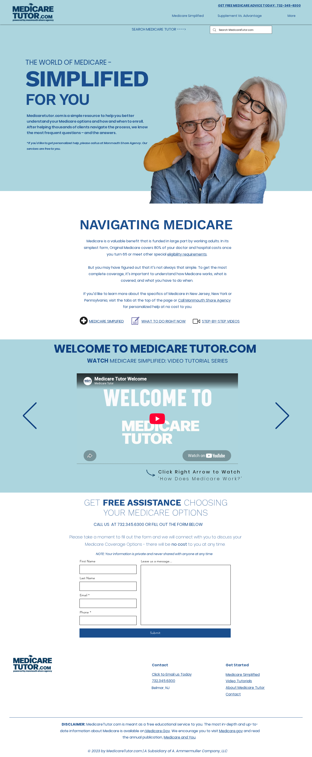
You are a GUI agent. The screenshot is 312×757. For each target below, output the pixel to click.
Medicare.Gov (157, 731)
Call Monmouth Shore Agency (204, 300)
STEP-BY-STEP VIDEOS (221, 321)
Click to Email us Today (172, 674)
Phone (84, 612)
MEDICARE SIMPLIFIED (106, 321)
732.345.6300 (163, 680)
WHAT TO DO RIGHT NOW (163, 321)
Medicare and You (180, 737)
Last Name (87, 578)
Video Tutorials (239, 681)
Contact (233, 694)
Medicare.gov (231, 731)
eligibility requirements (187, 254)
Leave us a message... (156, 561)
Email (83, 595)
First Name (87, 561)
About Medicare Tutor (245, 687)
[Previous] (30, 416)
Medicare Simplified (243, 674)
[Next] (282, 416)
